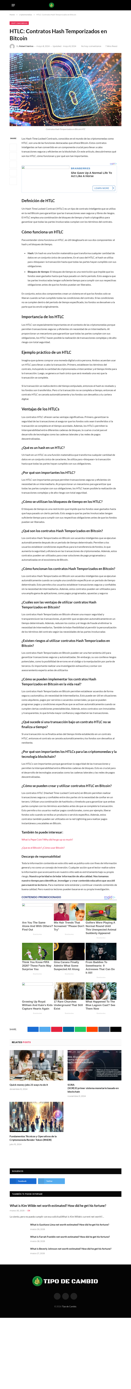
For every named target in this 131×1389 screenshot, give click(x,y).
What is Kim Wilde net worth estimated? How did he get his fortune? (58, 1205)
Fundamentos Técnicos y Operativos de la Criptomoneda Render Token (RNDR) (33, 1138)
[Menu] (13, 5)
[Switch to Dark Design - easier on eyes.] (113, 5)
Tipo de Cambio (69, 1306)
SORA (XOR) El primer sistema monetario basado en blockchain (93, 1088)
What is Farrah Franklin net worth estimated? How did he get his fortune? (70, 1236)
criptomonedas (19, 23)
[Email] (13, 181)
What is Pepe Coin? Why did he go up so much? (47, 839)
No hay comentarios (91, 46)
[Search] (118, 5)
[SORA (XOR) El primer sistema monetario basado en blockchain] (94, 1065)
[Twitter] (13, 155)
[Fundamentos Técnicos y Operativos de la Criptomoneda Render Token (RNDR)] (36, 1117)
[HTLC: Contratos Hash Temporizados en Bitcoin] (65, 89)
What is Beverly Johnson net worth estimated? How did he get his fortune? (70, 1248)
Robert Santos (26, 46)
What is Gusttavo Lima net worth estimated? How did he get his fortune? (69, 1224)
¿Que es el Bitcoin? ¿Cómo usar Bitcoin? (43, 847)
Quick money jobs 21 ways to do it (29, 1084)
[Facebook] (13, 147)
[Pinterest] (13, 172)
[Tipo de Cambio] (65, 5)
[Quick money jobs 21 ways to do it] (36, 1065)
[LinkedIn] (13, 164)
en (29, 1210)
